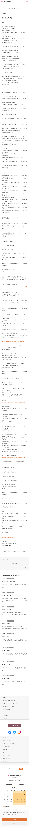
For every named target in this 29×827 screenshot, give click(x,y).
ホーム (4, 752)
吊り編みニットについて (9, 706)
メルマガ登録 (6, 758)
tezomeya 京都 (6, 709)
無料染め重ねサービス (8, 749)
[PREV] (4, 787)
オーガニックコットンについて (10, 703)
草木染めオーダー (7, 715)
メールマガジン (7, 761)
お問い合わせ (6, 746)
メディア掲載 (6, 755)
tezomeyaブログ (7, 764)
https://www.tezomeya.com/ (8, 537)
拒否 (14, 823)
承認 (14, 819)
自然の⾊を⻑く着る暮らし (9, 697)
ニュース (5, 718)
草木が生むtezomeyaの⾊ (9, 700)
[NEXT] (25, 787)
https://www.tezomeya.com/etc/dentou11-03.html (13, 402)
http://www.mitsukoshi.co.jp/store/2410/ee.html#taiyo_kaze (14, 286)
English (5, 737)
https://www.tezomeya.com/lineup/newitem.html (13, 341)
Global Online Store (7, 740)
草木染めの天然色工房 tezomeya (6, 2)
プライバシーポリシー (8, 743)
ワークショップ (7, 712)
